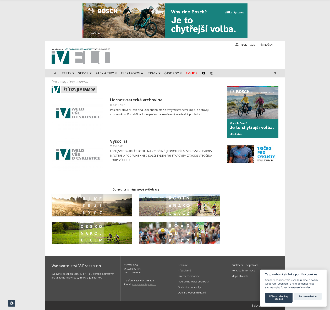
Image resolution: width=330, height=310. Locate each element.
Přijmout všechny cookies (278, 297)
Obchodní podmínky (189, 287)
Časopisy (171, 73)
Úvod (54, 81)
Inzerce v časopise (189, 276)
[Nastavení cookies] (11, 303)
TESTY (66, 73)
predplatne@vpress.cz (144, 284)
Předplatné (184, 270)
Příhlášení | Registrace (245, 265)
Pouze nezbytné (308, 296)
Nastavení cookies (299, 287)
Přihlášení (266, 44)
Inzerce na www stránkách (193, 281)
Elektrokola (132, 73)
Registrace (247, 44)
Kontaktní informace (243, 270)
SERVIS (83, 73)
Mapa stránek (240, 276)
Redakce (183, 265)
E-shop (191, 73)
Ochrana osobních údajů (192, 292)
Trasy (152, 73)
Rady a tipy (104, 73)
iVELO (81, 57)
